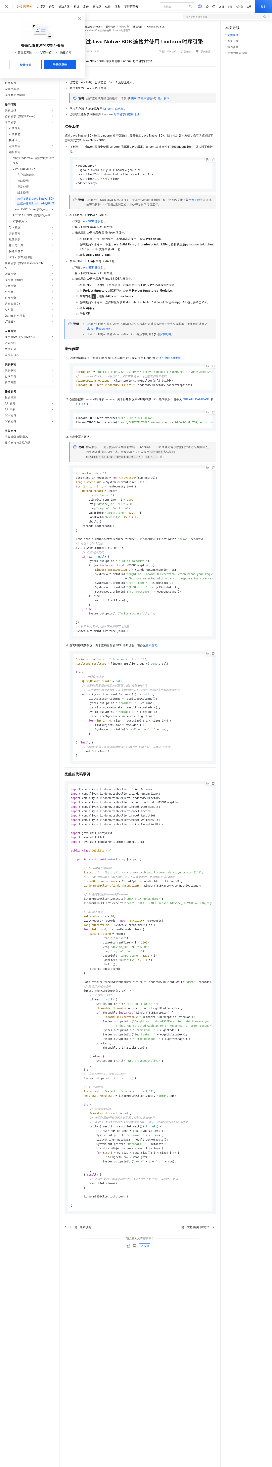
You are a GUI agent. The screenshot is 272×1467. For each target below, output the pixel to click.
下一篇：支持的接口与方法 (192, 1227)
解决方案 (64, 6)
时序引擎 (124, 26)
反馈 (146, 1245)
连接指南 (138, 26)
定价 (86, 6)
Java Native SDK (156, 26)
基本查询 (151, 645)
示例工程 (194, 200)
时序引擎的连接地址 (127, 114)
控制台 (239, 6)
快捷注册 (25, 65)
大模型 (41, 6)
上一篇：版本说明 (80, 1227)
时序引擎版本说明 (140, 98)
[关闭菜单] (6, 6)
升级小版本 (162, 98)
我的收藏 (205, 51)
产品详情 (186, 51)
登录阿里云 (60, 64)
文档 (221, 6)
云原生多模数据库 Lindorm (87, 26)
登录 (263, 6)
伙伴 (108, 6)
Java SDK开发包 (92, 221)
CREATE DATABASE (196, 399)
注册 (249, 6)
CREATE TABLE (80, 404)
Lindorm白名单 (113, 108)
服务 (117, 6)
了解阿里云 (131, 6)
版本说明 (165, 334)
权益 (76, 6)
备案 (229, 6)
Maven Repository (98, 328)
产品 (52, 6)
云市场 (97, 6)
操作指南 (110, 26)
